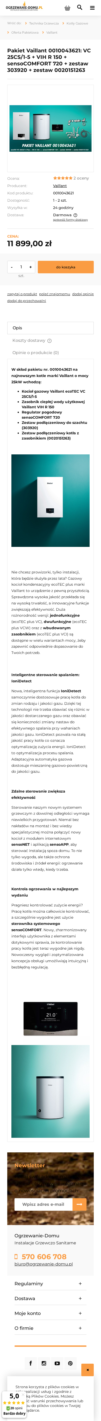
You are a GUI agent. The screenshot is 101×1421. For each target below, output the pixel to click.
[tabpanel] (50, 752)
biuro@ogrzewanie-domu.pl (44, 1264)
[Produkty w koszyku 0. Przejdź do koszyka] (67, 8)
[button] (22, 294)
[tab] (50, 328)
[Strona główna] (24, 7)
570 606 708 (43, 1256)
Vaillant (60, 185)
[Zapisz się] (79, 1204)
